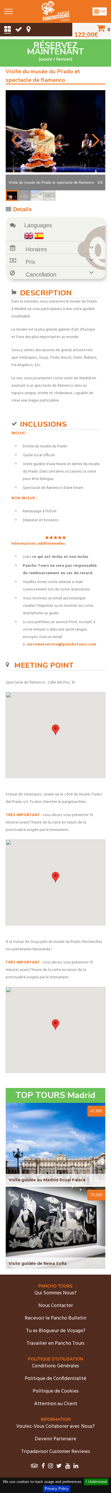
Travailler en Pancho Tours (55, 1343)
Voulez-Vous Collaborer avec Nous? (55, 1426)
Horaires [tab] (36, 249)
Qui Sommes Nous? (55, 1293)
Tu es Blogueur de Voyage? (55, 1331)
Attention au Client (55, 1404)
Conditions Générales (55, 1366)
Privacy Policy (57, 1488)
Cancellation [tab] (41, 274)
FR (102, 11)
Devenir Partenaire (55, 1439)
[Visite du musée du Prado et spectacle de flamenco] (55, 20)
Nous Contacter (55, 1306)
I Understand (96, 1482)
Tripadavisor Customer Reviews (55, 1451)
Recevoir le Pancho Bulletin (55, 1318)
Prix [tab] (30, 262)
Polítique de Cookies (56, 1391)
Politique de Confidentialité (55, 1378)
